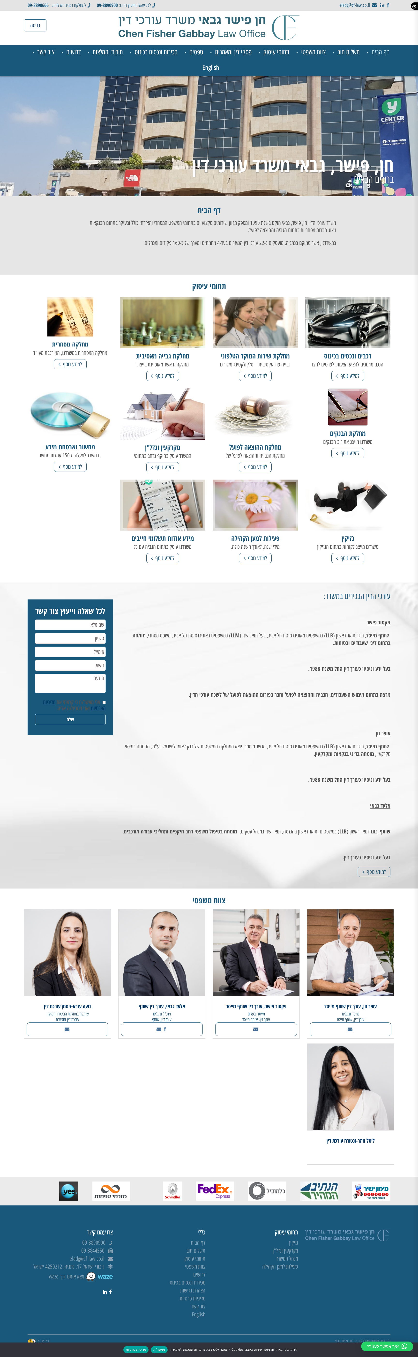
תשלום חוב (348, 52)
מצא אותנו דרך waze (67, 1276)
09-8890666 (38, 5)
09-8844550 (92, 1250)
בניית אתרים (43, 1341)
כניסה (35, 25)
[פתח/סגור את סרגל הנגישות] (414, 6)
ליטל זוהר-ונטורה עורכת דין (351, 1140)
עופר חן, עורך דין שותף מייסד (350, 1006)
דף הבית (380, 52)
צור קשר (45, 52)
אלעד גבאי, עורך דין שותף (162, 1006)
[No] (412, 1349)
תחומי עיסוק (276, 52)
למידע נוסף (349, 375)
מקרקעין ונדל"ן (285, 1251)
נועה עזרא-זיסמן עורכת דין (67, 1006)
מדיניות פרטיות (192, 1298)
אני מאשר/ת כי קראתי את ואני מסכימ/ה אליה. (74, 705)
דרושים (73, 52)
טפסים (196, 52)
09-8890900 (107, 5)
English (210, 67)
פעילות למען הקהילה (280, 1266)
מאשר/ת (159, 1349)
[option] (209, 136)
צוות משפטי (313, 52)
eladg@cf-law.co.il (355, 5)
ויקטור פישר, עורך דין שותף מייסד (256, 1006)
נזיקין (293, 1243)
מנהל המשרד (287, 1259)
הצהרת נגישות (192, 1290)
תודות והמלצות (108, 52)
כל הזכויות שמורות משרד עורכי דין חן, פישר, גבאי (362, 1341)
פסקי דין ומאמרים (233, 52)
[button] (387, 1346)
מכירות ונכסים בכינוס (156, 52)
